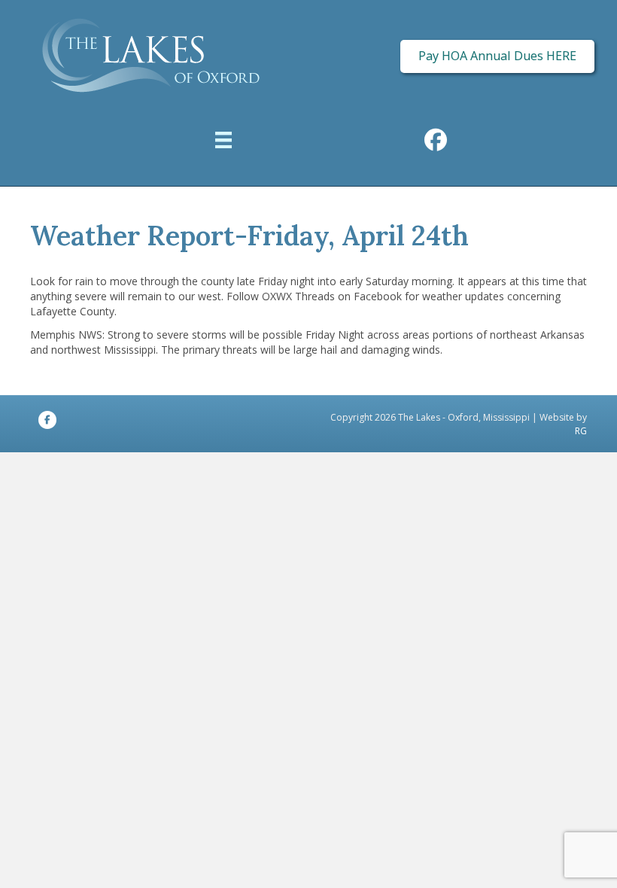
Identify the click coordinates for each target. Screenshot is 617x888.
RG (581, 430)
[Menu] (223, 141)
